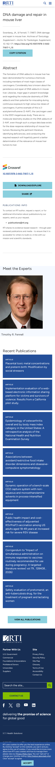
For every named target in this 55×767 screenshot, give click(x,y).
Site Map (36, 661)
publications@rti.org (18, 222)
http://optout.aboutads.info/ (39, 756)
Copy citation (17, 53)
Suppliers (7, 671)
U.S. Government (10, 654)
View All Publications (27, 619)
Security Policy (39, 658)
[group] (23, 305)
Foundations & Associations (14, 661)
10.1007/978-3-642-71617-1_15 (18, 173)
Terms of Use (38, 668)
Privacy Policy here (24, 754)
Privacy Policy (38, 654)
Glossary (36, 665)
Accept (28, 763)
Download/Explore (29, 185)
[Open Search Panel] (45, 3)
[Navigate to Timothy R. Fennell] (22, 303)
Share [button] (25, 194)
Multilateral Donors (11, 665)
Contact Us (37, 675)
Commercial (8, 658)
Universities (8, 668)
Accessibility (38, 671)
